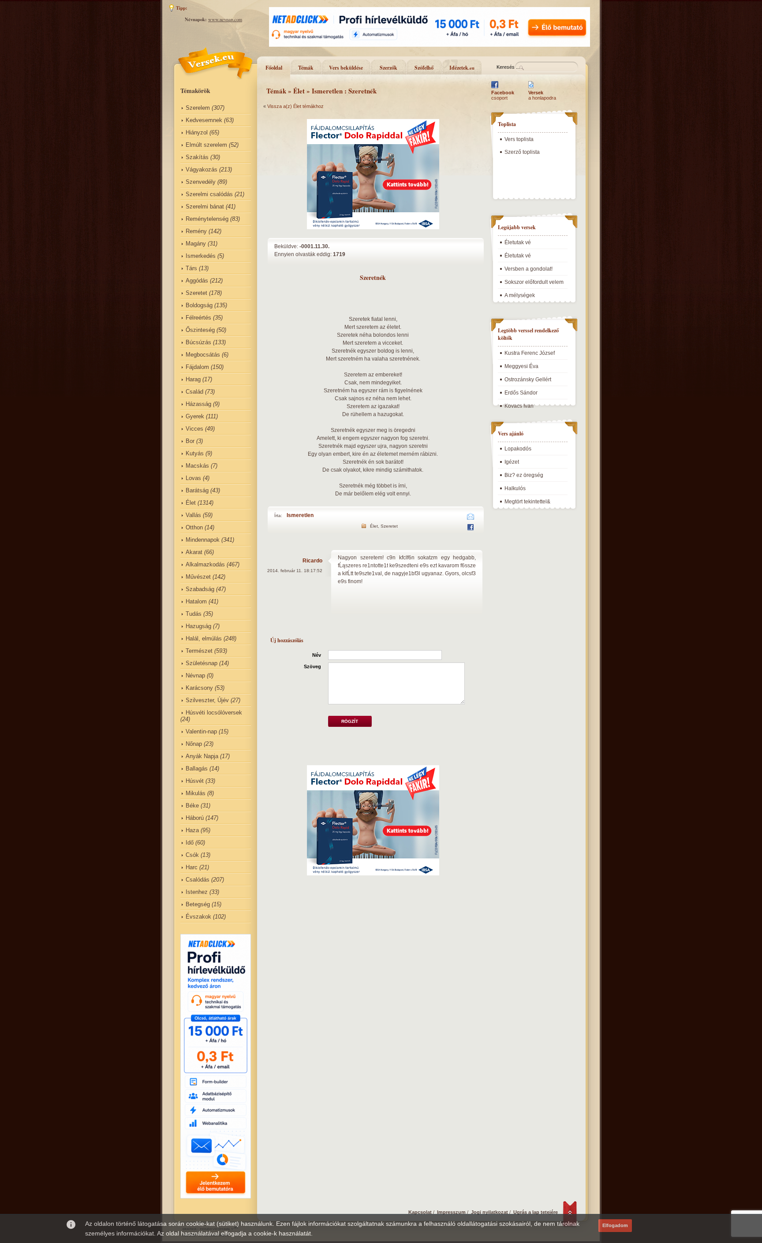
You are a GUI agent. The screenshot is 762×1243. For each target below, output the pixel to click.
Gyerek (195, 416)
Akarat (194, 552)
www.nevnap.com (225, 19)
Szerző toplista (522, 152)
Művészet (198, 576)
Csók (192, 855)
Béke (192, 805)
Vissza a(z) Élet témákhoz (295, 106)
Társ (191, 268)
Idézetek (461, 67)
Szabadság (200, 589)
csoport (502, 95)
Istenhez (197, 892)
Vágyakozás (201, 169)
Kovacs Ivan (519, 406)
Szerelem (198, 107)
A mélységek (519, 295)
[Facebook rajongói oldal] (494, 88)
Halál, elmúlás (204, 638)
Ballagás (197, 768)
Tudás (194, 613)
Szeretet (196, 293)
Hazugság (198, 626)
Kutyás (195, 453)
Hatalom (196, 601)
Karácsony (199, 688)
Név (316, 655)
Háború (195, 818)
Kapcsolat (420, 1212)
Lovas (193, 478)
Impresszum (451, 1212)
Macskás (197, 465)
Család (194, 391)
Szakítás (197, 157)
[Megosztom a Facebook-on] (470, 528)
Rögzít (349, 721)
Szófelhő (424, 67)
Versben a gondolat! (528, 269)
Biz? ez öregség (523, 475)
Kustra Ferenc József (529, 353)
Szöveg (312, 666)
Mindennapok (203, 539)
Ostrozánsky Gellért (527, 379)
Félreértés (198, 317)
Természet (199, 651)
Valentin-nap (201, 731)
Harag (193, 379)
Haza (192, 830)
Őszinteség (200, 330)
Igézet (511, 462)
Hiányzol (197, 132)
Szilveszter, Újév (207, 700)
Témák (306, 67)
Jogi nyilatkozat (489, 1212)
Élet (191, 502)
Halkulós (515, 488)
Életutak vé (517, 242)
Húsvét (195, 781)
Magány (196, 243)
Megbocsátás (203, 354)
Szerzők (388, 67)
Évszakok (198, 916)
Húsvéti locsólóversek (214, 712)
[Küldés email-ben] (470, 518)
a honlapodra (542, 95)
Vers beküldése (346, 67)
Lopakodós (517, 449)
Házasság (198, 404)
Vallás (193, 515)
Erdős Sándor (521, 393)
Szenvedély (201, 182)
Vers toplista (519, 139)
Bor (190, 441)
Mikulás (195, 793)
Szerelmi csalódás (209, 194)
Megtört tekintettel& (527, 502)
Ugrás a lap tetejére (535, 1212)
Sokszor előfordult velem (534, 282)
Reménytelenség (207, 219)
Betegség (198, 904)
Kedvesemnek (204, 120)
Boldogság (199, 305)
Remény (196, 231)
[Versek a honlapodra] (531, 88)
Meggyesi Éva (521, 366)
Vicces (194, 428)
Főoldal (273, 67)
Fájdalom (197, 367)
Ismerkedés (201, 256)
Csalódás (197, 879)
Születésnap (201, 663)
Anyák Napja (202, 756)
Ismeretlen (300, 515)
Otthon (194, 527)
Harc (192, 867)
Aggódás (197, 280)
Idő (190, 842)
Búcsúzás (198, 342)
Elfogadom (615, 1225)
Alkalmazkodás (205, 564)
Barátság (197, 490)
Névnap (195, 675)
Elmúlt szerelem (206, 144)
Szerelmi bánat (205, 206)
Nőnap (194, 744)
